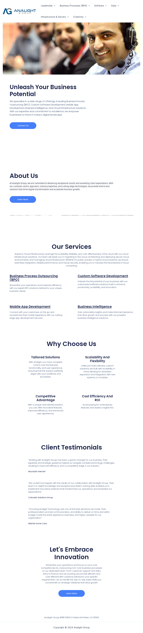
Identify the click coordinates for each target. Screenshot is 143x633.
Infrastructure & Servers (53, 16)
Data (113, 5)
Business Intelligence (95, 306)
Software (99, 5)
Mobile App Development (30, 306)
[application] (54, 5)
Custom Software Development (103, 276)
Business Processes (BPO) (73, 5)
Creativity (78, 16)
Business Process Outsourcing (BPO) (34, 278)
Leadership (47, 5)
